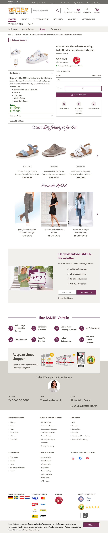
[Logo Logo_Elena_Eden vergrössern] (15, 108)
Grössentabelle (97, 75)
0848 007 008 (20, 400)
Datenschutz (76, 429)
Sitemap (12, 422)
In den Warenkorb (80, 95)
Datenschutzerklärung (31, 530)
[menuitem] (12, 19)
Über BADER (14, 457)
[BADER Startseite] (18, 11)
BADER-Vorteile (46, 422)
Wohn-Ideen (45, 481)
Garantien (75, 432)
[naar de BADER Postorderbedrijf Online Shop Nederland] (27, 497)
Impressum (75, 426)
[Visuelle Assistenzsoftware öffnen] (84, 515)
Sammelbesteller (46, 436)
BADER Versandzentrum (17, 467)
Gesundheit (13, 439)
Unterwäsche (14, 432)
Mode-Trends (45, 478)
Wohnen (13, 436)
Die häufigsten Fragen (48, 439)
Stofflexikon (45, 467)
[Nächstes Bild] (15, 66)
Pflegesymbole (46, 464)
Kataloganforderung (47, 446)
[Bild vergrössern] (48, 62)
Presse (12, 464)
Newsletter (44, 443)
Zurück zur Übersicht (19, 40)
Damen (12, 426)
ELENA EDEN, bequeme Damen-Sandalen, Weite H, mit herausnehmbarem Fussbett (81, 173)
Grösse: (58, 75)
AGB (73, 422)
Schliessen (91, 525)
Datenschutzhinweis (65, 298)
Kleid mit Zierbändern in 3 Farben (54, 231)
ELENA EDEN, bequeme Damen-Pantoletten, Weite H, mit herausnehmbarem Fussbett (54, 173)
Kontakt (12, 461)
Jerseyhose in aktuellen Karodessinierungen (27, 231)
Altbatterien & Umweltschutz (81, 436)
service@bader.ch (52, 400)
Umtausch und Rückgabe (49, 429)
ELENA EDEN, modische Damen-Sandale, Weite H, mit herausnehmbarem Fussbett (27, 173)
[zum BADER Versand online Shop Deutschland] (10, 497)
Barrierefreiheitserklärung (80, 439)
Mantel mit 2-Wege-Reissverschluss (81, 231)
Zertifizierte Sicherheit (48, 432)
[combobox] (46, 10)
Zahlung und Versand (47, 426)
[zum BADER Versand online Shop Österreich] (22, 497)
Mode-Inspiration (46, 474)
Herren (12, 429)
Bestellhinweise (46, 461)
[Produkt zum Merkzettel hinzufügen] (83, 88)
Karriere (12, 471)
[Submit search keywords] (58, 10)
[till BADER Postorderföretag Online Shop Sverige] (16, 497)
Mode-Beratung (46, 471)
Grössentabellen (46, 457)
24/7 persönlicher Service (39, 3)
